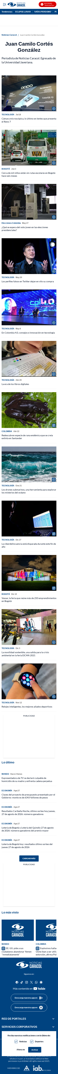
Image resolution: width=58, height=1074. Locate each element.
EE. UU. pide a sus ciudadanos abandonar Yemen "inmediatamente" (17, 951)
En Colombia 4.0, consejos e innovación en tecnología (28, 332)
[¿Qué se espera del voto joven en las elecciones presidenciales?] (29, 202)
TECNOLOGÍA (8, 114)
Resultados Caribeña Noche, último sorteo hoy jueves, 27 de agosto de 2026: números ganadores (28, 812)
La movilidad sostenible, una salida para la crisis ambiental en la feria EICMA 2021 (25, 654)
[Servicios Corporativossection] (53, 1026)
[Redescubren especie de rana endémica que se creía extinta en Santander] (29, 410)
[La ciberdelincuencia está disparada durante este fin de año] (29, 518)
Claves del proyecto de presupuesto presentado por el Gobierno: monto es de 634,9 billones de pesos (28, 796)
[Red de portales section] (53, 1018)
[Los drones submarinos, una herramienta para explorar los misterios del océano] (29, 464)
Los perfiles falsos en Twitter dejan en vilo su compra (28, 281)
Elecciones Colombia (11, 223)
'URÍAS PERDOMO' (42, 11)
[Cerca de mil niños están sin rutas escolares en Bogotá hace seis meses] (29, 148)
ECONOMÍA (7, 790)
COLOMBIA (7, 431)
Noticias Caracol (9, 35)
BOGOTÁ (6, 169)
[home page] (29, 965)
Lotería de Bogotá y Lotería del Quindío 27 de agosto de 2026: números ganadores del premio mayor (28, 829)
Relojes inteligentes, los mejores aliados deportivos (27, 706)
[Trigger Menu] (4, 4)
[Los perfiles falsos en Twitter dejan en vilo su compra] (29, 256)
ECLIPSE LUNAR (23, 11)
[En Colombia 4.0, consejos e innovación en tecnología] (29, 307)
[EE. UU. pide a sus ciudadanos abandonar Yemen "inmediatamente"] (18, 930)
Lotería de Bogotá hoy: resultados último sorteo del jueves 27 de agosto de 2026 (27, 845)
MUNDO (5, 774)
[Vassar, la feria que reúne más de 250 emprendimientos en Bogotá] (29, 573)
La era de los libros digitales (15, 384)
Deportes (39, 1041)
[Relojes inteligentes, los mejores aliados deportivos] (29, 681)
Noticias (23, 1041)
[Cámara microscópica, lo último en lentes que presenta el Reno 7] (29, 93)
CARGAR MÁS (29, 858)
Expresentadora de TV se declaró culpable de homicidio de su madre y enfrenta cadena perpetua (27, 779)
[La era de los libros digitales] (29, 359)
